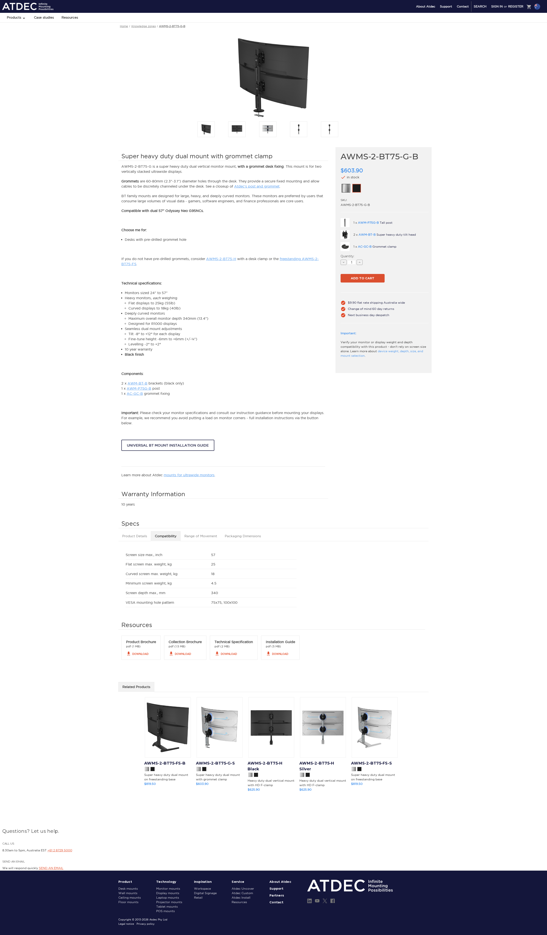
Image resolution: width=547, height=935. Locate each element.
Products (14, 17)
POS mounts (165, 911)
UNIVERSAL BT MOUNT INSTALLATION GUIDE (168, 445)
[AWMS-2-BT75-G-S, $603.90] (220, 727)
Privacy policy (145, 923)
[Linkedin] (309, 901)
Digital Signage (205, 893)
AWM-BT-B (137, 383)
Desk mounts (128, 888)
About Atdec (425, 6)
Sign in (497, 6)
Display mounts (167, 893)
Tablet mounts (167, 906)
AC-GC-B (135, 393)
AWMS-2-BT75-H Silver (316, 766)
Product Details (134, 536)
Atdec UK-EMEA (516, 29)
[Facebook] (332, 901)
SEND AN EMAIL (51, 868)
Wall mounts (127, 893)
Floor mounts (128, 902)
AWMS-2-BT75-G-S (215, 763)
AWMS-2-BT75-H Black (265, 766)
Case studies (44, 17)
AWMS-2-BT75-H (221, 259)
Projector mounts (169, 902)
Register (515, 6)
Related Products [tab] (136, 687)
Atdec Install (241, 897)
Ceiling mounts (129, 897)
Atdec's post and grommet (256, 186)
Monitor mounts (168, 888)
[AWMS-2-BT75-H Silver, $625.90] (323, 727)
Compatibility (165, 536)
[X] (325, 901)
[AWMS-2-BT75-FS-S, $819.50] (375, 727)
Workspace (202, 888)
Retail (198, 897)
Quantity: (347, 256)
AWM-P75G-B (139, 388)
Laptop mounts (167, 897)
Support (446, 6)
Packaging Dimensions (243, 536)
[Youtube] (317, 901)
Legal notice (126, 923)
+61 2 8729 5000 (59, 850)
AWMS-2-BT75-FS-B (164, 763)
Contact (463, 6)
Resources (70, 17)
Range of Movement (200, 536)
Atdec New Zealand (518, 18)
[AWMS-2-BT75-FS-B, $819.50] (168, 727)
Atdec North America (519, 23)
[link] (346, 188)
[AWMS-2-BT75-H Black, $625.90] (271, 727)
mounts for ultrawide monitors (189, 475)
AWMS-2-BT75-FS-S (371, 763)
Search (480, 6)
